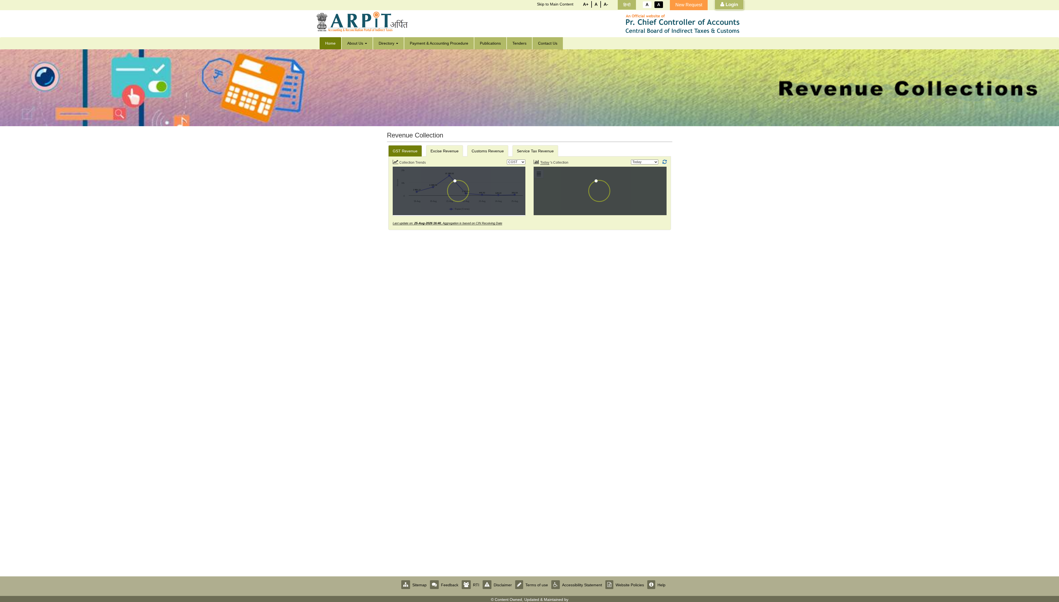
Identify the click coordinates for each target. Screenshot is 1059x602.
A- (606, 4)
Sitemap (419, 585)
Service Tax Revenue (535, 151)
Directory (387, 43)
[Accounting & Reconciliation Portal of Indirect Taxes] (363, 22)
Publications (490, 43)
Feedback (449, 585)
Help (661, 585)
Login (731, 4)
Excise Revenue (444, 151)
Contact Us (547, 43)
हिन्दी (626, 4)
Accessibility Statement (582, 585)
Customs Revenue (488, 151)
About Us (355, 43)
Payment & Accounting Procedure (439, 43)
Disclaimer (503, 585)
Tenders (519, 43)
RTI (476, 585)
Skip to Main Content (555, 4)
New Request (688, 4)
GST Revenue (405, 151)
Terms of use (536, 585)
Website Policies (630, 585)
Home (330, 43)
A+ (586, 4)
